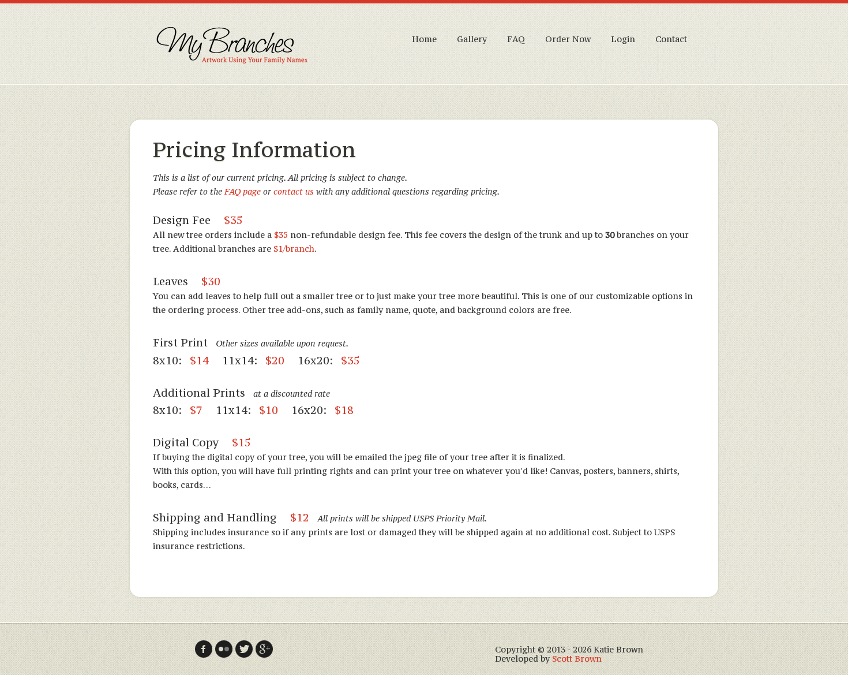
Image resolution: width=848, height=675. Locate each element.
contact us (293, 191)
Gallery (472, 38)
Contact (671, 38)
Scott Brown (577, 658)
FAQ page (242, 191)
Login (623, 38)
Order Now (568, 38)
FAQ (516, 38)
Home (424, 38)
